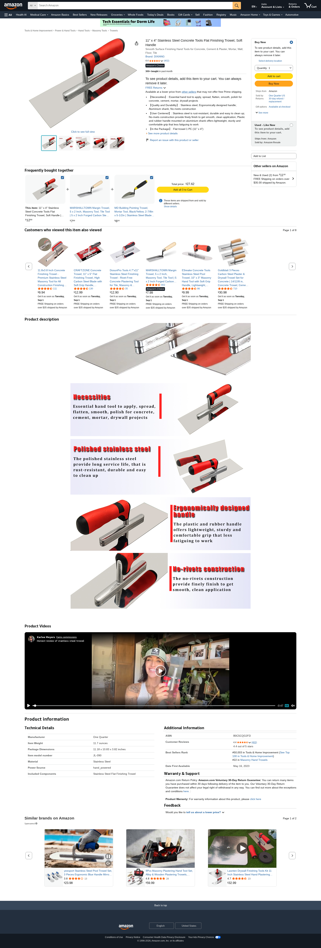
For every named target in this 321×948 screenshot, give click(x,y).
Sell (197, 14)
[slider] (154, 705)
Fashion (208, 14)
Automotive (292, 14)
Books (170, 14)
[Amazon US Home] (126, 927)
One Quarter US (277, 95)
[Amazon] (13, 5)
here (186, 791)
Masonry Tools (99, 30)
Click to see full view (83, 131)
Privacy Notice (133, 937)
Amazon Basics (60, 14)
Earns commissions (66, 637)
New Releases (98, 14)
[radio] (49, 143)
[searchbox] (135, 5)
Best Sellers (80, 14)
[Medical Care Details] (47, 14)
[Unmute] (293, 705)
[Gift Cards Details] (191, 14)
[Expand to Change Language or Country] (171, 926)
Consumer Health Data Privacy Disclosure (164, 937)
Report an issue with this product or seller (174, 140)
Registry (221, 14)
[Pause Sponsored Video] (108, 856)
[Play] (28, 705)
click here (255, 799)
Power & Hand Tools (65, 30)
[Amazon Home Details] (259, 14)
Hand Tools (84, 30)
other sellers (189, 91)
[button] (8, 14)
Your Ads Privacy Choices (201, 937)
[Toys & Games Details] (282, 14)
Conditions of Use (114, 937)
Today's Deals (155, 14)
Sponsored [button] (30, 823)
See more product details (163, 133)
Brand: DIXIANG (155, 56)
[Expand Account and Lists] (283, 7)
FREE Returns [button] (154, 87)
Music (233, 14)
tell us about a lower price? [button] (204, 812)
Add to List (259, 156)
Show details (170, 206)
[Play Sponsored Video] (160, 848)
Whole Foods (135, 14)
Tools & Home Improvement (38, 30)
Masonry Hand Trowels (254, 759)
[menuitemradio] (287, 705)
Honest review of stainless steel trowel (60, 640)
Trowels (114, 30)
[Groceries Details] (124, 14)
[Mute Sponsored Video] (108, 863)
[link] (90, 189)
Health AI (21, 14)
